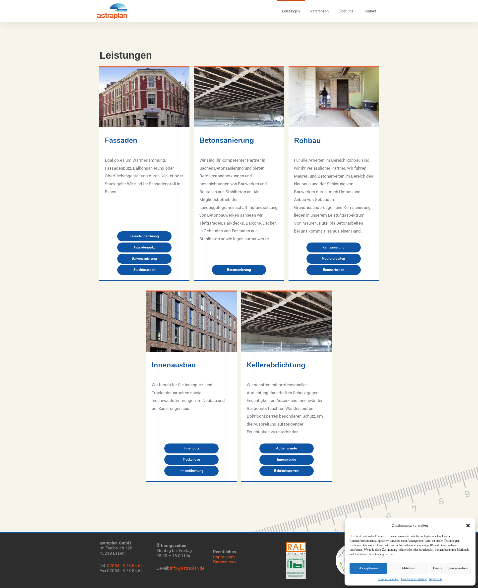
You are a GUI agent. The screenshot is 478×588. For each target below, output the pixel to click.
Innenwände (286, 459)
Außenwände (286, 448)
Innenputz (191, 448)
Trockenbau (191, 459)
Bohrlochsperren (286, 471)
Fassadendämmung (144, 236)
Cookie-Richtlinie (388, 579)
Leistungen (291, 11)
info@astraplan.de (187, 568)
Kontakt (369, 11)
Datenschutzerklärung (414, 579)
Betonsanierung (239, 270)
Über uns (346, 11)
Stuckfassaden (144, 270)
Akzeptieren (368, 568)
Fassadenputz (144, 247)
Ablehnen (409, 568)
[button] (468, 525)
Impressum (435, 579)
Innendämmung (191, 471)
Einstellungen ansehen (450, 568)
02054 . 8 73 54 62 (125, 565)
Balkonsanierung (144, 258)
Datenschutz (225, 561)
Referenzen (319, 11)
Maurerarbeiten (333, 258)
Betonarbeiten (333, 270)
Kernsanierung (333, 247)
